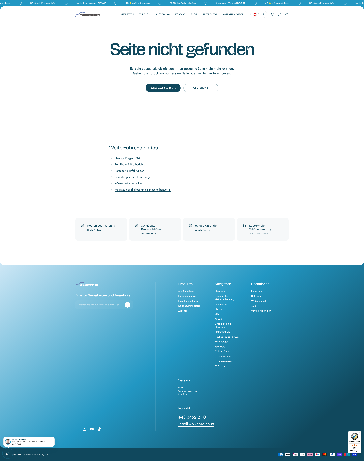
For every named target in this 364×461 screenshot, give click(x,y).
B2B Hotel (220, 366)
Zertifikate (220, 346)
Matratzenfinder (223, 332)
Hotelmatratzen (223, 356)
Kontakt (218, 319)
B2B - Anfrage (222, 351)
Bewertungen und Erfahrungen (133, 177)
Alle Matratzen (186, 291)
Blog (217, 314)
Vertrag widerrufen (261, 310)
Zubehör (182, 310)
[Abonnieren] (127, 305)
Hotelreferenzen (223, 361)
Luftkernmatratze (187, 296)
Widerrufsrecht (259, 301)
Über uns (219, 309)
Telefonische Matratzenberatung (224, 297)
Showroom (220, 291)
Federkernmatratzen (188, 301)
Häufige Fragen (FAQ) (128, 158)
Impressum (256, 291)
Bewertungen (221, 341)
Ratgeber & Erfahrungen (129, 171)
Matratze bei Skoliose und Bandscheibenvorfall (143, 190)
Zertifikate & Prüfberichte (130, 164)
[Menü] (359, 433)
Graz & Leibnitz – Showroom (224, 325)
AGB (253, 305)
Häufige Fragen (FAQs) (227, 336)
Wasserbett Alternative (128, 183)
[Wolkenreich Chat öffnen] (7, 453)
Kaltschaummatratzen (189, 305)
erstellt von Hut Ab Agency (37, 454)
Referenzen (221, 304)
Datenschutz (257, 296)
